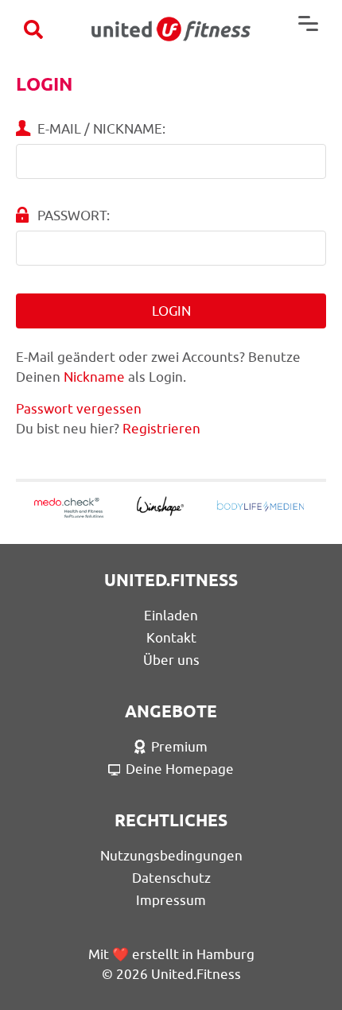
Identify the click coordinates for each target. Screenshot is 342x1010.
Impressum (171, 900)
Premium (179, 747)
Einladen (171, 615)
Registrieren (161, 429)
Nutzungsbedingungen (171, 856)
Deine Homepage (180, 769)
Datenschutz (171, 878)
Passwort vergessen (79, 409)
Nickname (94, 377)
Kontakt (171, 638)
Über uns (171, 660)
